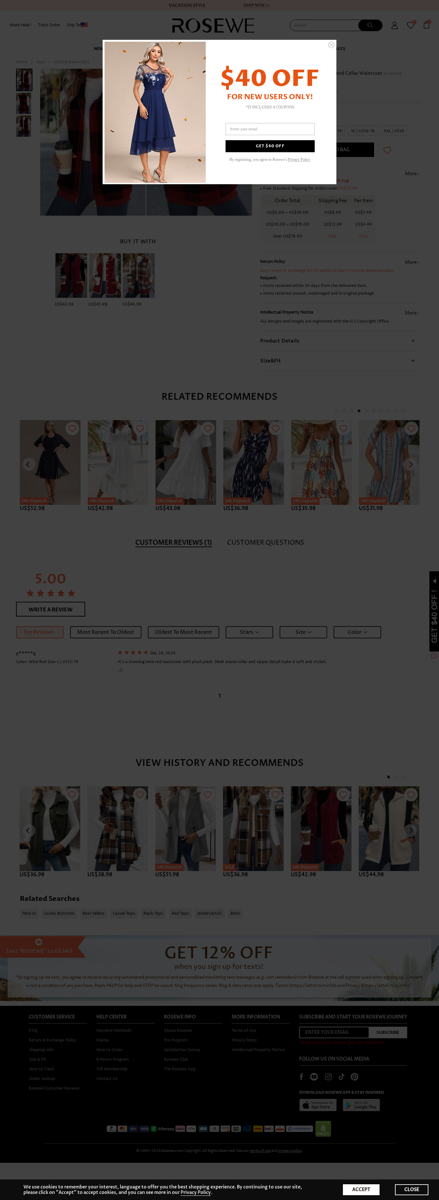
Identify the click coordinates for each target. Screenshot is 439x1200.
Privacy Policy (196, 1192)
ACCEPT (361, 1190)
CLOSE (411, 1190)
